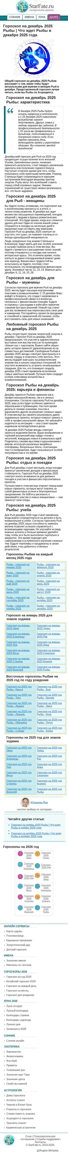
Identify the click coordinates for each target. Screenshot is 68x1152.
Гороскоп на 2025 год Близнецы (18, 757)
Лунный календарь (17, 1010)
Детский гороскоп (16, 949)
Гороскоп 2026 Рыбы (46, 909)
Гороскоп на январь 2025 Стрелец (18, 660)
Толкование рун (15, 1070)
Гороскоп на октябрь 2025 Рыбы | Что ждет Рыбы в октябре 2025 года (36, 835)
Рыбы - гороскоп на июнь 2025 (48, 582)
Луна (41, 17)
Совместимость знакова (20, 1113)
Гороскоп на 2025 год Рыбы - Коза (49, 713)
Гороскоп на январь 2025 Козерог (48, 660)
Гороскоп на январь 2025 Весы (18, 652)
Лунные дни (13, 1024)
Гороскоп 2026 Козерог (46, 898)
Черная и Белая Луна (19, 1104)
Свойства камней (16, 1083)
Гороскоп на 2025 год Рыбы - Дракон (18, 704)
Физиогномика (14, 1056)
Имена (29, 17)
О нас (28, 1136)
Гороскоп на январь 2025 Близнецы (18, 635)
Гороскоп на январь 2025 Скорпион (48, 652)
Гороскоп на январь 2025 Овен (18, 627)
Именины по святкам (18, 965)
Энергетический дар (18, 945)
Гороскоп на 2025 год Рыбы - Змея (49, 704)
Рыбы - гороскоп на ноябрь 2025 (17, 607)
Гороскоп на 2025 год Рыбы (49, 790)
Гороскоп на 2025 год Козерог (49, 782)
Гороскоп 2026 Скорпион (46, 887)
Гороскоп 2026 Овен (29, 855)
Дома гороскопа (15, 1095)
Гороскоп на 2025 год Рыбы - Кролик (49, 696)
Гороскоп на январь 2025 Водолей (18, 668)
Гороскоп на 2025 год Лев (18, 765)
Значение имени (16, 960)
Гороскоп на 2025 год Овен (18, 749)
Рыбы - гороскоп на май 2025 (17, 582)
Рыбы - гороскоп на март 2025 (17, 574)
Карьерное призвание (19, 940)
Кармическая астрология (21, 1127)
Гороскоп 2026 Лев (29, 876)
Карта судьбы (14, 931)
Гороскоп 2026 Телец (46, 855)
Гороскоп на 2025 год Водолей (18, 790)
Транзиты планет (16, 1123)
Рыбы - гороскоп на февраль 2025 (48, 566)
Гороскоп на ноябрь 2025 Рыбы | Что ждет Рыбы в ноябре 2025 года (36, 826)
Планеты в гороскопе (18, 1109)
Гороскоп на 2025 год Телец (49, 749)
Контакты (40, 1142)
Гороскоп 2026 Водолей (29, 909)
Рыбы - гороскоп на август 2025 (48, 590)
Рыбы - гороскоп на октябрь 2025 (48, 599)
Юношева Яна (39, 802)
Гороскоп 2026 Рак (46, 866)
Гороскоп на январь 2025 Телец (48, 627)
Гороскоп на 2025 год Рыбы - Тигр (18, 696)
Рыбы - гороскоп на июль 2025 (17, 590)
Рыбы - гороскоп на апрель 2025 (48, 574)
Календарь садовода (18, 1020)
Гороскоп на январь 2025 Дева (48, 643)
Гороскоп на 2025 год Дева (49, 765)
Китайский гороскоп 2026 (21, 981)
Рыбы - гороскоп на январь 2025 (17, 566)
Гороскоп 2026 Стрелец (29, 898)
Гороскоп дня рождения (20, 995)
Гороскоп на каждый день (21, 986)
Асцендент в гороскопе (20, 1118)
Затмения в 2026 (16, 1029)
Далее (54, 17)
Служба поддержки (48, 1139)
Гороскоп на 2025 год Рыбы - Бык (49, 688)
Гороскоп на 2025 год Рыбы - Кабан (49, 729)
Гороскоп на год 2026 (18, 976)
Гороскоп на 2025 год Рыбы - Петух (49, 721)
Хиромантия (13, 1051)
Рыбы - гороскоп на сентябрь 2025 (17, 599)
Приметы (11, 1065)
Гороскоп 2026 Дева (46, 877)
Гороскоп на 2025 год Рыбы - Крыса (18, 688)
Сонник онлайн (15, 1040)
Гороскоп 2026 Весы (29, 887)
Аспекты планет (15, 1100)
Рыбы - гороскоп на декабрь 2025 (48, 607)
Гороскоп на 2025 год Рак (49, 757)
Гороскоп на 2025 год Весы (18, 774)
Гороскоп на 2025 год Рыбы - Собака (18, 729)
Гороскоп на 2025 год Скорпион (49, 774)
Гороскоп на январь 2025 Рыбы (48, 668)
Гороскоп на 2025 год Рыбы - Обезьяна (18, 721)
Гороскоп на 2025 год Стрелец (18, 782)
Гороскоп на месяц (17, 990)
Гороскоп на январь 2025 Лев (18, 643)
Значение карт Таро (18, 1074)
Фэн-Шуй (11, 1060)
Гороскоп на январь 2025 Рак (48, 635)
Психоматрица (15, 935)
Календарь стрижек (17, 1015)
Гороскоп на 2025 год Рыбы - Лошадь (18, 713)
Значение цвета (15, 1079)
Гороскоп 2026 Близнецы (29, 866)
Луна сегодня (14, 1006)
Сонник (14, 17)
